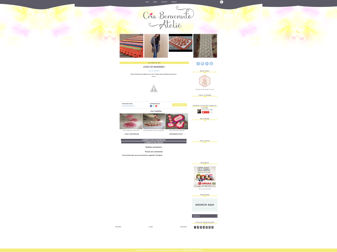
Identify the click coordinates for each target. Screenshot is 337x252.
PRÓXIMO (118, 227)
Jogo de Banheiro (154, 71)
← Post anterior (131, 134)
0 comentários (179, 105)
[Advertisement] (151, 211)
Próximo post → (177, 134)
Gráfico (154, 76)
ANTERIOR (183, 227)
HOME (151, 227)
